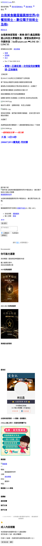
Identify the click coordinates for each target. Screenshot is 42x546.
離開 (11, 542)
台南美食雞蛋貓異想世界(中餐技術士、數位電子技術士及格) (20, 19)
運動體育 (16, 214)
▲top (2, 219)
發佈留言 (4, 235)
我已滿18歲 (5, 542)
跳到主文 (4, 30)
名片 (6, 58)
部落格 (7, 55)
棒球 (14, 216)
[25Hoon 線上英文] (15, 455)
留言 (23, 208)
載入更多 (4, 223)
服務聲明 (21, 518)
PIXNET (9, 516)
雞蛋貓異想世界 (6, 194)
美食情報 (17, 49)
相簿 (6, 53)
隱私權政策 (35, 516)
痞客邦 (19, 208)
